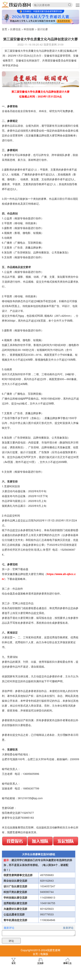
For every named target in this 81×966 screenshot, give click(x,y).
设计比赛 (42, 29)
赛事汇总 (67, 963)
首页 (4, 29)
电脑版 (44, 954)
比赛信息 (15, 29)
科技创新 (29, 29)
